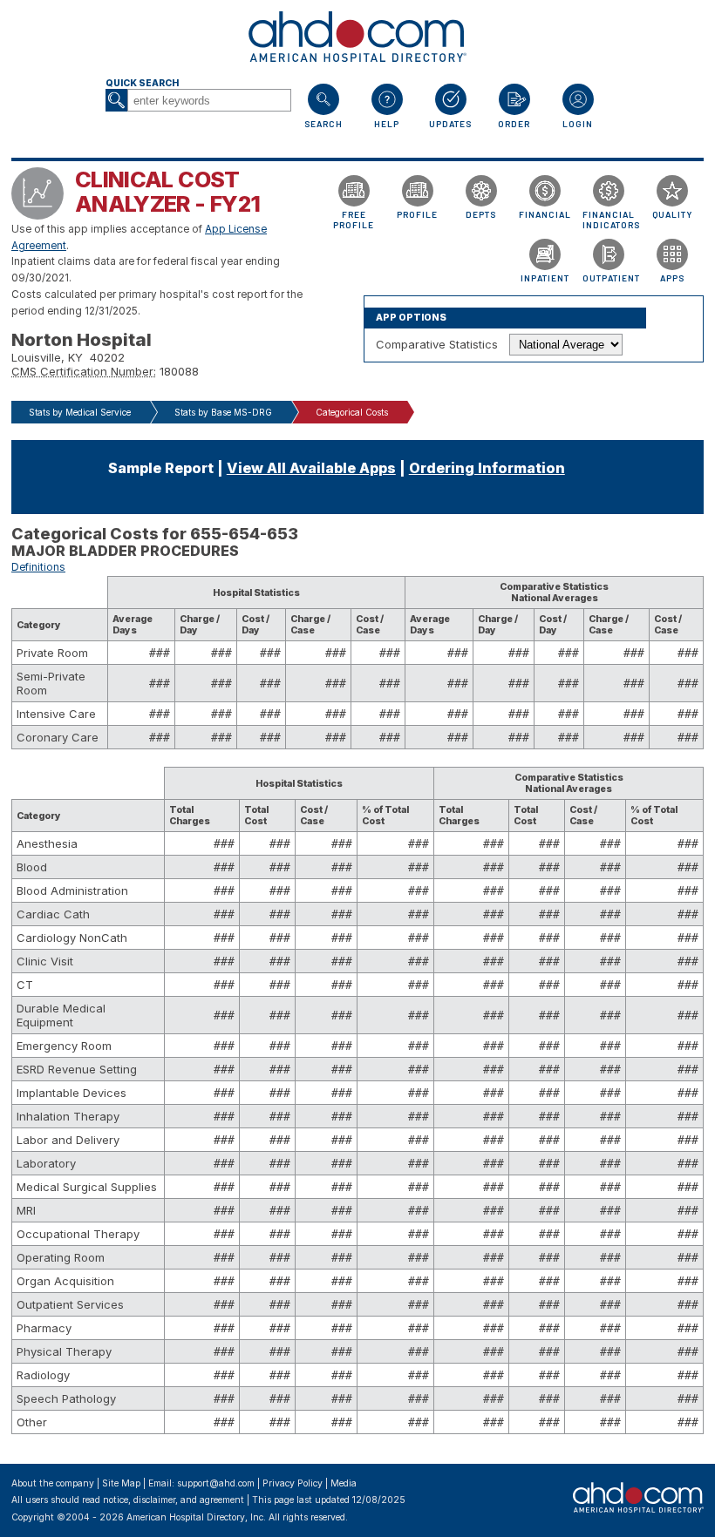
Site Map (121, 1483)
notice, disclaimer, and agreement (173, 1500)
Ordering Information (487, 468)
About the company (52, 1483)
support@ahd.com (216, 1483)
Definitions (38, 567)
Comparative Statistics (437, 344)
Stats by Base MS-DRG (223, 412)
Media (343, 1483)
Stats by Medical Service (80, 412)
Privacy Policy (292, 1483)
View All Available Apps (311, 468)
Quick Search (142, 83)
